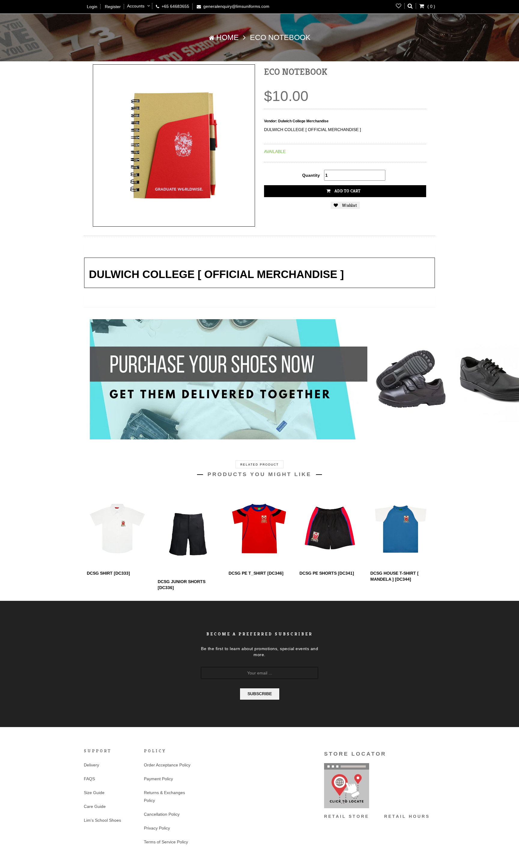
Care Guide (95, 806)
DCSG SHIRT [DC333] (108, 573)
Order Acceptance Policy (167, 765)
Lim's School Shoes (102, 820)
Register (113, 6)
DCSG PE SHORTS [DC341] (326, 573)
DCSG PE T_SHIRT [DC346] (256, 573)
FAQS (89, 778)
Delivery (91, 765)
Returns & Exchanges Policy (164, 796)
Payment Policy (158, 778)
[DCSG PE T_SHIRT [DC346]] (259, 528)
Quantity (311, 175)
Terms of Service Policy (166, 841)
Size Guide (94, 792)
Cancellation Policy (162, 814)
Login (92, 6)
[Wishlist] (399, 6)
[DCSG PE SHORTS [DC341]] (330, 528)
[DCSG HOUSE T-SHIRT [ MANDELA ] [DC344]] (401, 528)
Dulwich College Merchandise (303, 121)
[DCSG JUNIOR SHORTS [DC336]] (189, 532)
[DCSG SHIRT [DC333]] (118, 528)
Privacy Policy (157, 828)
